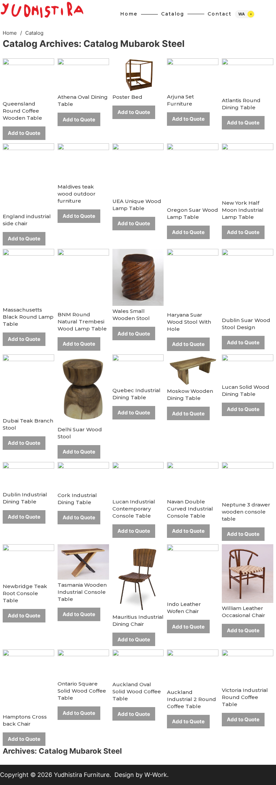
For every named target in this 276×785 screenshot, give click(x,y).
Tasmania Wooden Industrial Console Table (82, 592)
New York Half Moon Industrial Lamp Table (243, 210)
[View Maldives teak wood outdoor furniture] (83, 161)
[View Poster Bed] (138, 74)
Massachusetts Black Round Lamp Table (28, 317)
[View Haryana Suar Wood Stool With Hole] (192, 278)
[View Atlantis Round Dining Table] (247, 76)
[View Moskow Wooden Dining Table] (192, 370)
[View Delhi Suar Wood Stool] (83, 389)
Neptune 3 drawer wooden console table (246, 511)
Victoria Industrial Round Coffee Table (245, 697)
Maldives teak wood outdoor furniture (77, 193)
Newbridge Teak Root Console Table (25, 593)
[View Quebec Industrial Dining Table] (138, 369)
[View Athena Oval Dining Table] (83, 74)
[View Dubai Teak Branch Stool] (28, 384)
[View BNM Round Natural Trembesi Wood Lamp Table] (83, 278)
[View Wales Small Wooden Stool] (138, 277)
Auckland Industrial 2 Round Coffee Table (191, 699)
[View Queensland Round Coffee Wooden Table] (28, 78)
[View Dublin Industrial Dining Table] (28, 475)
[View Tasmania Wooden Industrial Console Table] (83, 561)
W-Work (155, 774)
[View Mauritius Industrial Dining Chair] (138, 577)
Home (10, 33)
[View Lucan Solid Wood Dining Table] (247, 368)
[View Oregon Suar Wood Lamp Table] (192, 173)
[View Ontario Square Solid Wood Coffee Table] (83, 663)
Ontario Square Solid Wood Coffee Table (82, 690)
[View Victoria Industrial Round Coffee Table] (247, 667)
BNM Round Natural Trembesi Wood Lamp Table (82, 321)
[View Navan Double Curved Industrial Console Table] (192, 478)
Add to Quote (24, 133)
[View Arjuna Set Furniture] (192, 74)
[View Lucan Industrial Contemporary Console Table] (138, 478)
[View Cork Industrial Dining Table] (83, 475)
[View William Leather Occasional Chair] (247, 573)
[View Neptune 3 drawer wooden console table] (247, 480)
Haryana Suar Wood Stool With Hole (189, 322)
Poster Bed (127, 97)
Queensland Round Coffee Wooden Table (22, 110)
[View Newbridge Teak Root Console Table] (28, 562)
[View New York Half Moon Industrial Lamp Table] (247, 170)
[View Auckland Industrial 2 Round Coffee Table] (192, 668)
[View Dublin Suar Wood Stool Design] (247, 281)
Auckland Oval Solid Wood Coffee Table (136, 691)
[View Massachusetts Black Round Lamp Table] (28, 276)
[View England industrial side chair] (28, 176)
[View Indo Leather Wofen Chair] (192, 571)
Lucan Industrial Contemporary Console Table (133, 508)
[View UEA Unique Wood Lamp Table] (138, 169)
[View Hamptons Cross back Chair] (28, 680)
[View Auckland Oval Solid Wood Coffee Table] (138, 664)
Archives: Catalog (93, 43)
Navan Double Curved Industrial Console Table (190, 508)
